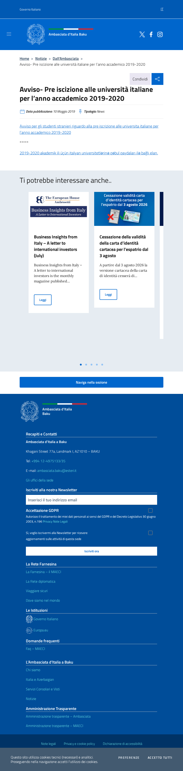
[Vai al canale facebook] (150, 34)
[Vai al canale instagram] (158, 34)
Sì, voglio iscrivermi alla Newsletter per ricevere (56, 532)
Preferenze (129, 757)
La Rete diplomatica (40, 581)
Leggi (45, 299)
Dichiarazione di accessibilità (122, 743)
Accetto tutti (160, 757)
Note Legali (60, 521)
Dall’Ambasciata (66, 58)
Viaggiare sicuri (37, 590)
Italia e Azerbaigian (40, 679)
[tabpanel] (59, 276)
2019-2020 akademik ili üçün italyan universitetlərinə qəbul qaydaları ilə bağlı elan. (89, 153)
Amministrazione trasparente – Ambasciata (58, 716)
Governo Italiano (30, 9)
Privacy (47, 521)
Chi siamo (33, 669)
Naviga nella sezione (91, 382)
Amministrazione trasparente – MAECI (54, 725)
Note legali (48, 743)
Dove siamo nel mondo (43, 600)
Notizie (41, 58)
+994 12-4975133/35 (48, 461)
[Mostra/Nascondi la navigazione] (9, 34)
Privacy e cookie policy (79, 743)
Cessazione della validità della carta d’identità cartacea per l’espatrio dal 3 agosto (124, 246)
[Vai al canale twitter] (141, 34)
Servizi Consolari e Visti (43, 689)
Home (24, 58)
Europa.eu (40, 630)
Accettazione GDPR (42, 510)
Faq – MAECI (35, 648)
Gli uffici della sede (39, 480)
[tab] (81, 365)
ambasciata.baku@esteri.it (57, 470)
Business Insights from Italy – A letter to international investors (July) (55, 246)
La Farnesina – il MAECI (43, 571)
